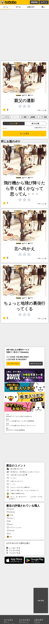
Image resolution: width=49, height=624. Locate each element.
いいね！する (14, 548)
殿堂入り (6, 622)
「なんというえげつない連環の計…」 (20, 487)
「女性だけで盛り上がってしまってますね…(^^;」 (24, 490)
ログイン (44, 2)
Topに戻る (41, 600)
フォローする (14, 550)
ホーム (5, 7)
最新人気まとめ (24, 622)
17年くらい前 (41, 110)
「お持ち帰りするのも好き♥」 (18, 475)
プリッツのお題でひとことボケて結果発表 (20, 420)
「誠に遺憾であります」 (16, 469)
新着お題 (37, 622)
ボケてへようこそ (35, 363)
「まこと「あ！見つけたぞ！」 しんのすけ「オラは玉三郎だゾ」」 (25, 498)
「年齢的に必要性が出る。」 (18, 493)
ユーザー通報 (43, 117)
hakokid (11, 530)
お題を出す (31, 7)
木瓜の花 (12, 512)
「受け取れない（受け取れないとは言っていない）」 (25, 472)
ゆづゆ (11, 515)
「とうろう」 (13, 478)
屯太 (10, 537)
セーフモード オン (13, 363)
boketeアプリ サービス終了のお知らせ (19, 415)
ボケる (18, 7)
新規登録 (34, 2)
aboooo (11, 509)
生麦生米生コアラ (40, 127)
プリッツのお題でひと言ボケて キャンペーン (21, 424)
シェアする (5, 117)
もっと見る (24, 133)
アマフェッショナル (15, 527)
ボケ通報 (24, 117)
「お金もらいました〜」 (16, 481)
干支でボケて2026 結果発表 (15, 429)
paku (10, 524)
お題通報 (32, 117)
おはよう (12, 518)
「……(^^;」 (12, 484)
